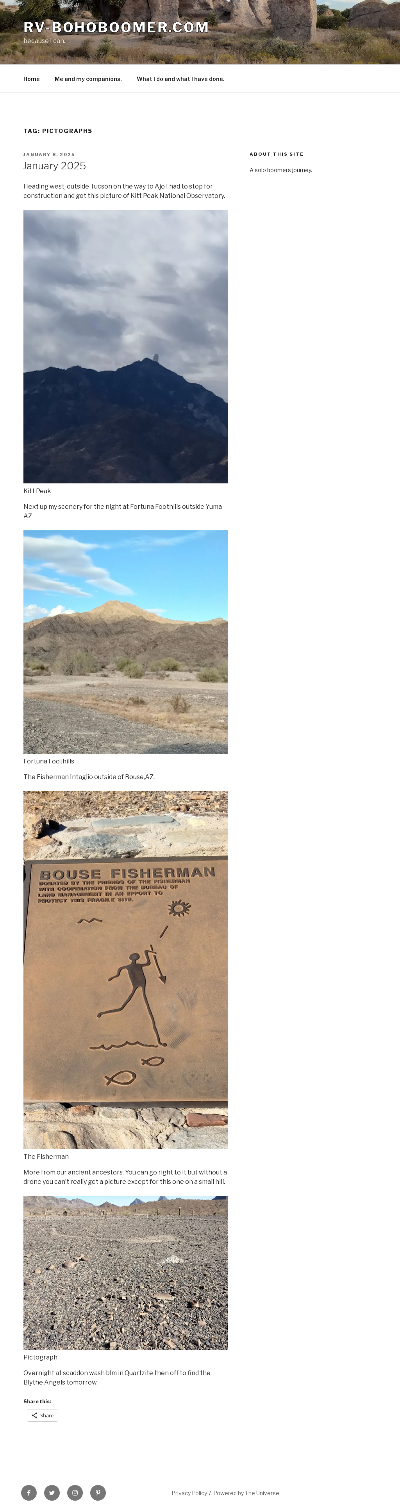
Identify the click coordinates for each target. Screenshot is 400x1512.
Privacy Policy (189, 1493)
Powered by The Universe (246, 1493)
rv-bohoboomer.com (116, 27)
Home (31, 78)
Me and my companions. (88, 78)
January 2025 (54, 166)
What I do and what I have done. (181, 78)
